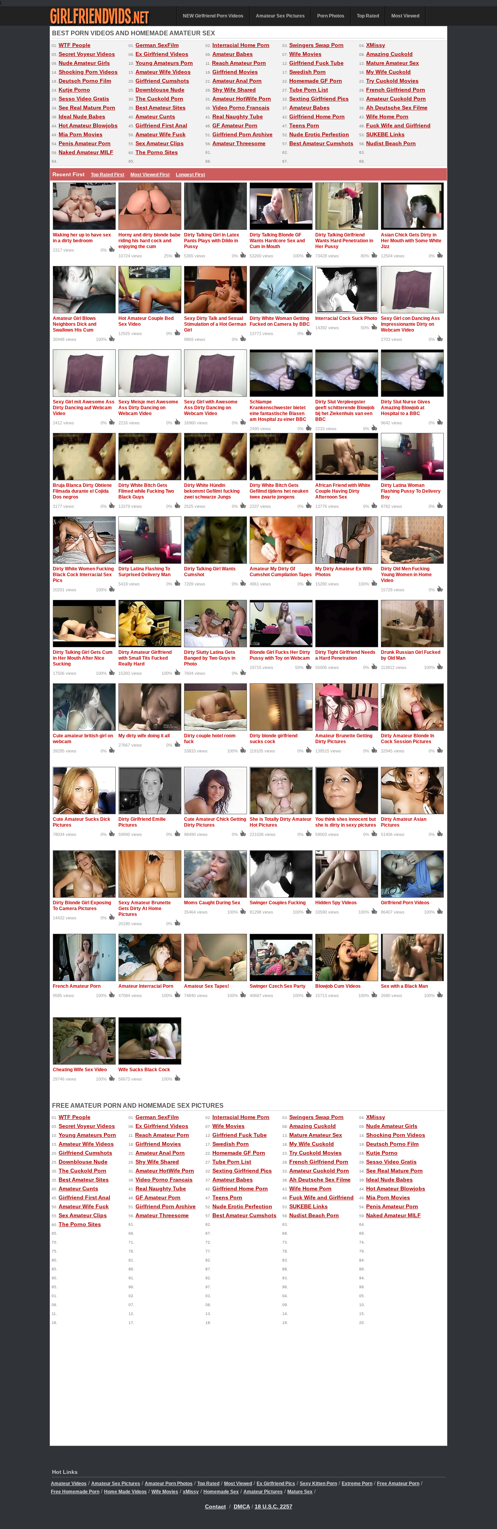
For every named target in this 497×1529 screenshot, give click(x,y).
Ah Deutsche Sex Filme (396, 107)
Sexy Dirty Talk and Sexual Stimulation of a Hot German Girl (215, 324)
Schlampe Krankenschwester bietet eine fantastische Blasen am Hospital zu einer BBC (278, 410)
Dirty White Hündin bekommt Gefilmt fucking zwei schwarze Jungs (212, 491)
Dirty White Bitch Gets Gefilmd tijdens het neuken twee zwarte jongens (279, 491)
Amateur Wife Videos (163, 72)
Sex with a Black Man (404, 986)
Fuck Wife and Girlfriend (398, 125)
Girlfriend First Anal (161, 125)
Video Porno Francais (240, 107)
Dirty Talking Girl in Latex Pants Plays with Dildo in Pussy (211, 240)
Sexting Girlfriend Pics (319, 99)
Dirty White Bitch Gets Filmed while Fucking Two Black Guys (146, 491)
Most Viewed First (150, 174)
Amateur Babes (232, 54)
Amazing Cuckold (389, 54)
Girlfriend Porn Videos (405, 902)
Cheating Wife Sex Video (80, 1069)
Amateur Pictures (263, 1491)
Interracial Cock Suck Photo (346, 318)
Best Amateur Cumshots (321, 143)
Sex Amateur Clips (160, 143)
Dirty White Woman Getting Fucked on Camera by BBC (280, 321)
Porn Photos (330, 16)
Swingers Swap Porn (316, 45)
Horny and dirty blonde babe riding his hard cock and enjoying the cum (149, 240)
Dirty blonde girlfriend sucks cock (273, 738)
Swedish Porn (307, 72)
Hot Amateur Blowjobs (88, 125)
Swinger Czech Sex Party (278, 986)
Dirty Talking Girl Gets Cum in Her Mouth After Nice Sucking (83, 658)
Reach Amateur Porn (239, 63)
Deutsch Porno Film (85, 81)
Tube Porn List (308, 90)
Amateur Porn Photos (169, 1483)
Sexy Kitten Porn (318, 1483)
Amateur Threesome (239, 143)
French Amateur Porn (77, 986)
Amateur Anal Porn (237, 81)
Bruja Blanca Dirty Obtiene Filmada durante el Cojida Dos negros (82, 491)
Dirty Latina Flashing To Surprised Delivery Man (144, 571)
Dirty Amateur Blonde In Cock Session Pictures (407, 738)
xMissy (191, 1491)
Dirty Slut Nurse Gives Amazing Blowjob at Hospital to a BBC (405, 407)
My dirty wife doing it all (144, 735)
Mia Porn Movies (81, 134)
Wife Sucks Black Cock (144, 1069)
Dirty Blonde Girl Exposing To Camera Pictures (82, 905)
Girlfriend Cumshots (162, 81)
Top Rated (368, 16)
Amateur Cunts (155, 116)
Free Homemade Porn (75, 1491)
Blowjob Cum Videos (338, 986)
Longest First (190, 174)
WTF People (74, 45)
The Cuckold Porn (159, 99)
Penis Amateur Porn (85, 143)
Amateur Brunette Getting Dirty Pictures (343, 738)
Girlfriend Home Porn (317, 116)
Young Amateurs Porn (164, 63)
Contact (215, 1506)
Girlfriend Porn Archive (242, 134)
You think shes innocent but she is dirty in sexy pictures (345, 822)
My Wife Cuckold (388, 72)
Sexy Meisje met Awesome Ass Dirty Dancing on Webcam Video (148, 407)
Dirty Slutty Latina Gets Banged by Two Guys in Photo (209, 658)
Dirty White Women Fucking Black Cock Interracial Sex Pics (83, 574)
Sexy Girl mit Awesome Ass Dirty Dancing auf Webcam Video (84, 407)
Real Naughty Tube (237, 116)
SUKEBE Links (385, 134)
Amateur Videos (69, 1483)
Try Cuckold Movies (392, 81)
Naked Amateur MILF (86, 152)
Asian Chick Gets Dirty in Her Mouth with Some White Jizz (411, 240)
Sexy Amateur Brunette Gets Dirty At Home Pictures (144, 908)
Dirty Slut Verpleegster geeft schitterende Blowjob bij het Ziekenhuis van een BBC (344, 410)
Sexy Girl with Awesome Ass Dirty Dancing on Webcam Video (211, 407)
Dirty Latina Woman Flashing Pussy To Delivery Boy (411, 491)
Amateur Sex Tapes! (206, 986)
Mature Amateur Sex (392, 63)
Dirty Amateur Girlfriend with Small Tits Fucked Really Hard (145, 658)
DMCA (242, 1506)
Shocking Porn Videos (88, 72)
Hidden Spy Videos (336, 902)
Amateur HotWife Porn (241, 99)
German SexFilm (157, 45)
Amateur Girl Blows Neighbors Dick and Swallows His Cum (74, 324)
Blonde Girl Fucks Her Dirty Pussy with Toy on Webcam (280, 655)
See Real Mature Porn (87, 107)
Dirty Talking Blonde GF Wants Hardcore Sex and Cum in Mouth (277, 240)
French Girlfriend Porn (395, 90)
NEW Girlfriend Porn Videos (213, 16)
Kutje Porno (74, 90)
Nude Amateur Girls (84, 63)
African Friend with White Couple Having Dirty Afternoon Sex (342, 491)
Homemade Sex (221, 1491)
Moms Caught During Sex (212, 902)
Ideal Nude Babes (82, 116)
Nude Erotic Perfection (319, 134)
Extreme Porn (357, 1483)
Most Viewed (405, 16)
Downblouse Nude (160, 90)
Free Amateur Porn (398, 1483)
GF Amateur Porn (234, 125)
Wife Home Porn (387, 116)
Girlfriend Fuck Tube (316, 63)
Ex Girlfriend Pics (276, 1483)
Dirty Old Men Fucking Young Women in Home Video (406, 574)
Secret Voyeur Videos (87, 54)
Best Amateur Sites (161, 107)
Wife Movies (305, 54)
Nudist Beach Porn (391, 143)
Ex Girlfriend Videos (162, 54)
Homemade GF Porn (315, 81)
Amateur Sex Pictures (280, 16)
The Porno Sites (157, 152)
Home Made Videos (125, 1491)
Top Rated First (107, 174)
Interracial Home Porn (240, 45)
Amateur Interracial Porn (145, 986)
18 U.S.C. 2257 (273, 1506)
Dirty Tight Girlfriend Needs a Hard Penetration (345, 655)
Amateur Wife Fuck (161, 134)
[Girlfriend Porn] (108, 24)
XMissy (375, 45)
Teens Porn (304, 125)
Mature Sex (300, 1491)
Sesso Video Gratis (84, 99)
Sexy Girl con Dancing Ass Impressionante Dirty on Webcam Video (410, 324)
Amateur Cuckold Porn (396, 99)
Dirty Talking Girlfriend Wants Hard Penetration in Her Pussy (344, 240)
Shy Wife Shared (234, 90)
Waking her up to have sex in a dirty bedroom (82, 237)
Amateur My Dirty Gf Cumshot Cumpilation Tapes (281, 571)
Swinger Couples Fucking (278, 902)
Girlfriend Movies (235, 72)
